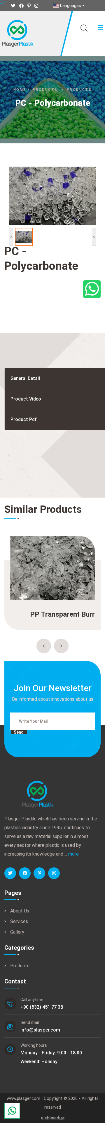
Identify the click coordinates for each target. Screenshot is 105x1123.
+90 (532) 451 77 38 (41, 1007)
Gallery (17, 932)
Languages (70, 5)
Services (19, 921)
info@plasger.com (40, 1030)
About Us (19, 911)
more (73, 854)
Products (45, 90)
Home (19, 90)
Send (19, 732)
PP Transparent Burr (62, 614)
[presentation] (43, 646)
